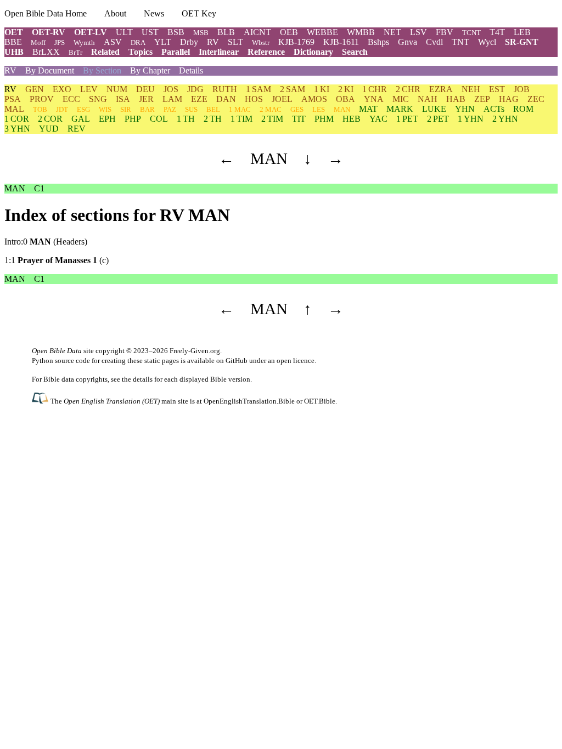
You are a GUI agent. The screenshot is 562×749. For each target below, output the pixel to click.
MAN (342, 109)
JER (146, 99)
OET (13, 32)
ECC (71, 99)
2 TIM (272, 118)
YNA (374, 99)
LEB (522, 32)
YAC (378, 118)
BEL (213, 109)
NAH (427, 99)
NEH (471, 89)
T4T (497, 32)
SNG (98, 99)
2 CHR (408, 89)
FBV (444, 32)
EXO (62, 89)
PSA (12, 99)
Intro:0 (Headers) (45, 241)
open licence (295, 360)
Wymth (84, 42)
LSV (418, 32)
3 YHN (17, 128)
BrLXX (46, 51)
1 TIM (241, 118)
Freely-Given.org (195, 351)
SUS (191, 109)
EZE (199, 99)
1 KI (321, 89)
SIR (125, 109)
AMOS (314, 99)
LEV (89, 89)
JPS (59, 42)
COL (159, 118)
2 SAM (292, 89)
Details (191, 70)
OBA (345, 99)
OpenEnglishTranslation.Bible (249, 401)
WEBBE (322, 32)
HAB (455, 99)
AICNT (257, 32)
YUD (49, 128)
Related (105, 51)
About (115, 13)
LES (318, 109)
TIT (299, 118)
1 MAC (240, 109)
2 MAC (271, 109)
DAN (226, 99)
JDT (62, 109)
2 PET (438, 118)
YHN (465, 109)
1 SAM (258, 89)
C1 (39, 188)
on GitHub (232, 360)
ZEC (535, 99)
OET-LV (90, 32)
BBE (13, 42)
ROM (523, 109)
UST (150, 32)
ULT (124, 32)
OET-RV (48, 32)
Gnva (407, 42)
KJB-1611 (341, 42)
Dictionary (313, 51)
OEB (289, 32)
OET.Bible (319, 401)
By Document (49, 70)
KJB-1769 (296, 42)
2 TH (213, 118)
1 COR (16, 118)
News (154, 13)
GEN (34, 89)
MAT (368, 109)
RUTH (224, 89)
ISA (123, 99)
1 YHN (471, 118)
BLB (226, 32)
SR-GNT (521, 42)
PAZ (170, 109)
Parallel (175, 51)
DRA (138, 42)
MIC (400, 99)
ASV (113, 42)
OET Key (199, 13)
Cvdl (434, 42)
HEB (351, 118)
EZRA (441, 89)
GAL (80, 118)
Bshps (378, 42)
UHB (14, 51)
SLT (235, 42)
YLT (162, 42)
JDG (195, 89)
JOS (171, 89)
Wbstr (260, 42)
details (143, 379)
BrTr (75, 52)
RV (213, 42)
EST (497, 89)
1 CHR (374, 89)
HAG (509, 99)
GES (297, 109)
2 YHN (505, 118)
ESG (83, 109)
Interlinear (219, 51)
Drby (189, 42)
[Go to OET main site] (41, 400)
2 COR (50, 118)
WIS (105, 109)
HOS (254, 99)
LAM (172, 99)
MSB (201, 33)
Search (355, 51)
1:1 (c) (56, 260)
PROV (42, 99)
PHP (133, 118)
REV (77, 128)
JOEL (282, 99)
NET (392, 32)
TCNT (471, 33)
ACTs (494, 109)
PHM (324, 118)
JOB (522, 89)
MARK (399, 109)
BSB (175, 32)
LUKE (434, 109)
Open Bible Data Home (45, 13)
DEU (145, 89)
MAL (14, 109)
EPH (107, 118)
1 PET (407, 118)
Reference (266, 51)
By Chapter (150, 70)
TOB (40, 109)
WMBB (361, 32)
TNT (460, 42)
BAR (147, 109)
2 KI (345, 89)
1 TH (186, 118)
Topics (140, 51)
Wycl (487, 42)
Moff (38, 42)
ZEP (482, 99)
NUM (116, 89)
